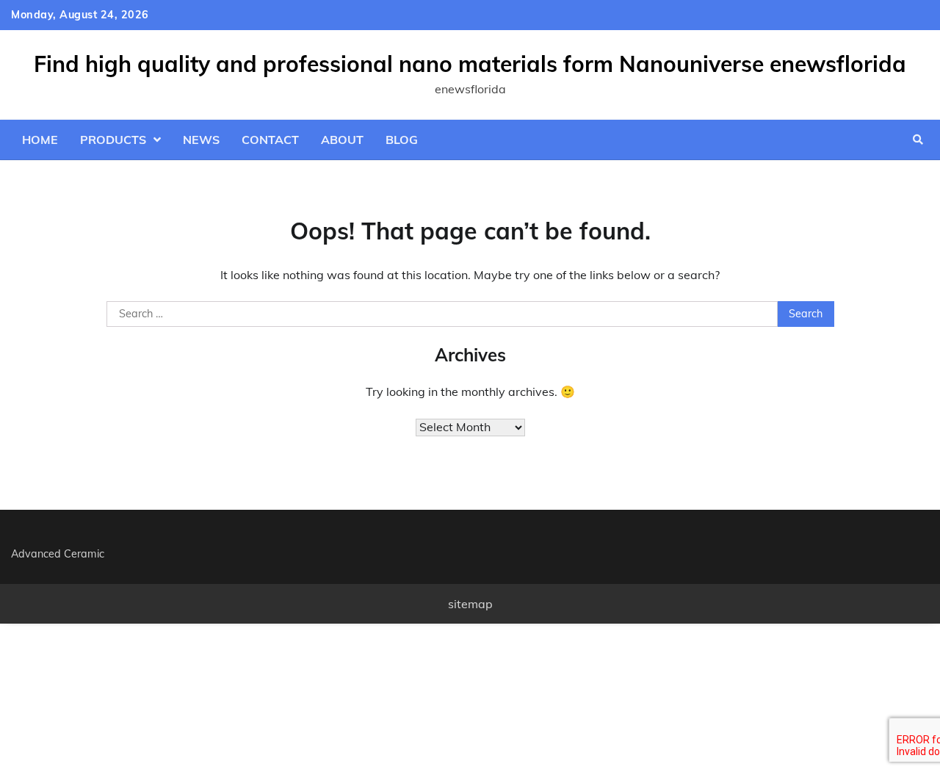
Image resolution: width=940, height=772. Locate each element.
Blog (402, 139)
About (342, 139)
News (201, 139)
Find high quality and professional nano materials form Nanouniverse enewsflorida (470, 64)
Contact (270, 139)
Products (113, 139)
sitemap (470, 603)
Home (40, 139)
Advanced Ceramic (57, 553)
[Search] (918, 140)
